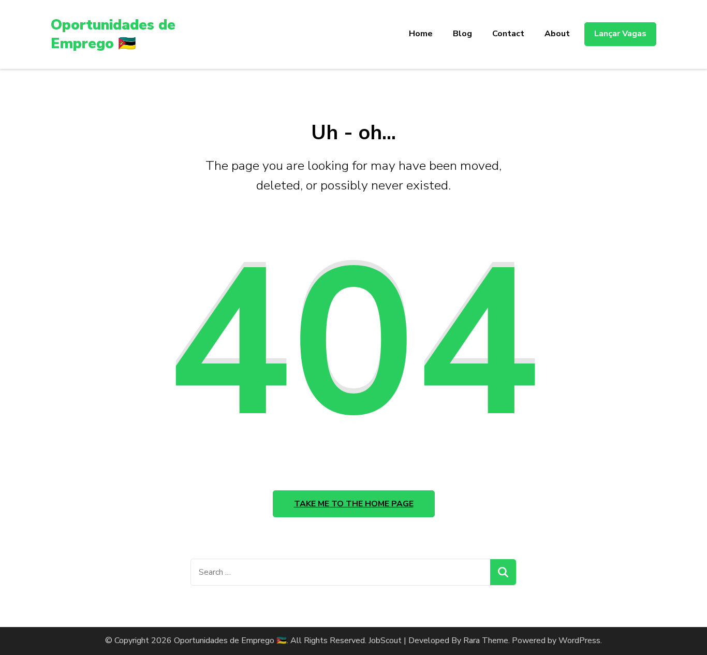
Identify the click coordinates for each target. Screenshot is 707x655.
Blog (462, 33)
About (557, 33)
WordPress (579, 640)
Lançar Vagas (620, 33)
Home (421, 33)
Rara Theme (485, 640)
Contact (508, 33)
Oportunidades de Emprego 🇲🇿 (113, 34)
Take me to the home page (354, 504)
